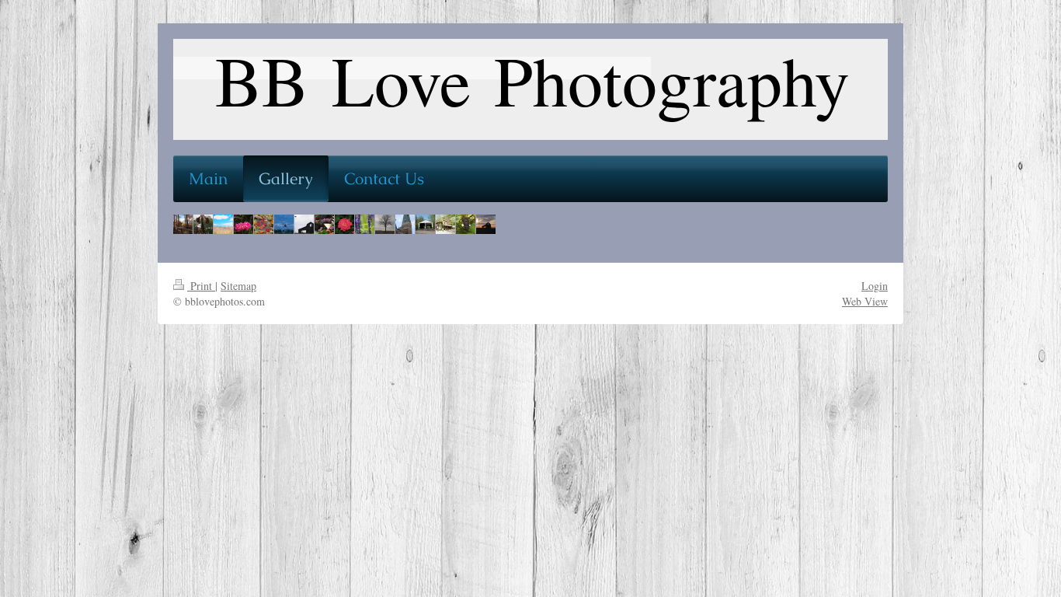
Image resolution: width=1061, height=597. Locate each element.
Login (874, 285)
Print (201, 285)
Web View (865, 301)
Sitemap (238, 285)
